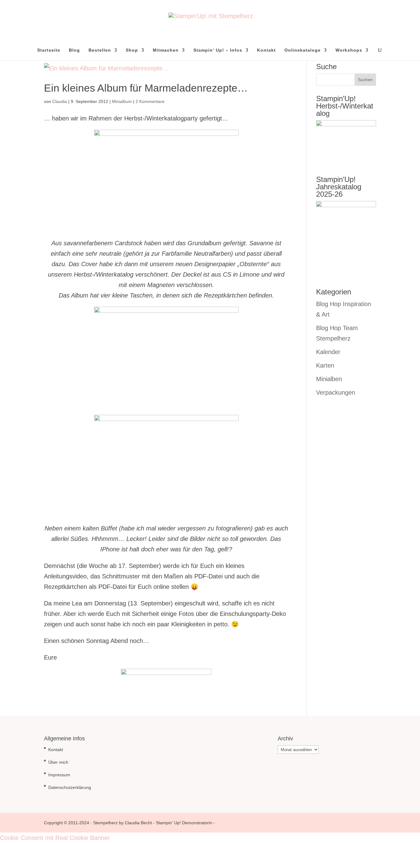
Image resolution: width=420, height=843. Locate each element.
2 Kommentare (150, 101)
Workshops (348, 50)
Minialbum (122, 101)
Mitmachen (166, 50)
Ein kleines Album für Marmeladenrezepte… (146, 88)
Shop (132, 50)
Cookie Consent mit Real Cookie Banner (55, 837)
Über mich (58, 762)
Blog (74, 50)
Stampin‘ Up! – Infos (217, 50)
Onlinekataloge (302, 50)
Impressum (59, 774)
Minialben (329, 379)
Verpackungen (335, 392)
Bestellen (100, 50)
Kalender (328, 352)
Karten (325, 365)
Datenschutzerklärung (69, 787)
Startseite (48, 50)
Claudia (59, 101)
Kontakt (266, 50)
